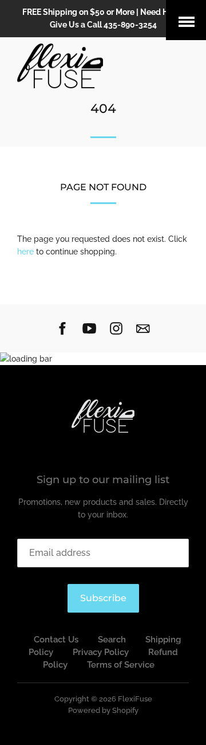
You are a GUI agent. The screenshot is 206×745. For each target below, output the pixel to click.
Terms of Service (120, 665)
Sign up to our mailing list (103, 479)
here (25, 251)
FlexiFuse (135, 699)
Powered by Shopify (103, 710)
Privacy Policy (101, 652)
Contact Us (56, 639)
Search (112, 639)
